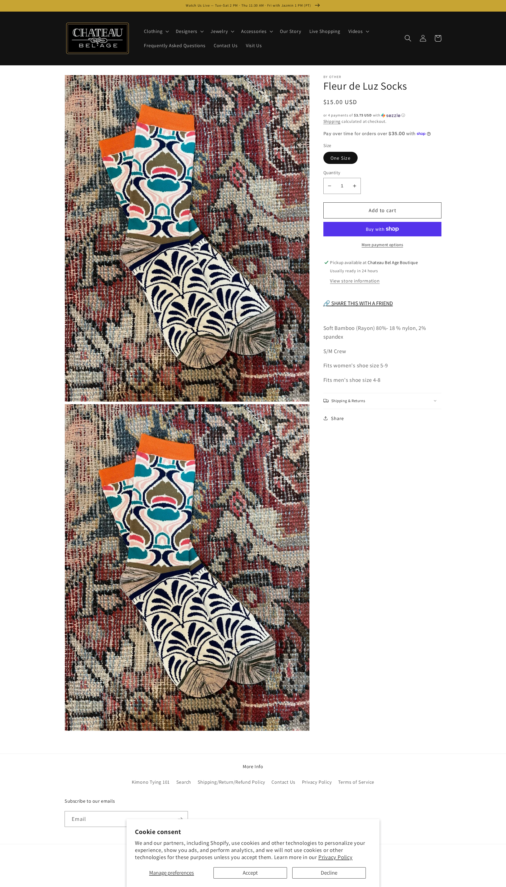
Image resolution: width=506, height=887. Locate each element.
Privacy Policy (335, 857)
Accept (250, 872)
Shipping (331, 121)
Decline (329, 872)
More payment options (382, 244)
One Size (340, 157)
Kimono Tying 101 (151, 782)
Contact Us (283, 782)
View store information (355, 280)
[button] (156, 31)
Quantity (331, 173)
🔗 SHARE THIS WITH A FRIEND (358, 303)
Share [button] (337, 418)
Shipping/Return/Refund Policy (231, 782)
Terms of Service (356, 782)
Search (183, 782)
